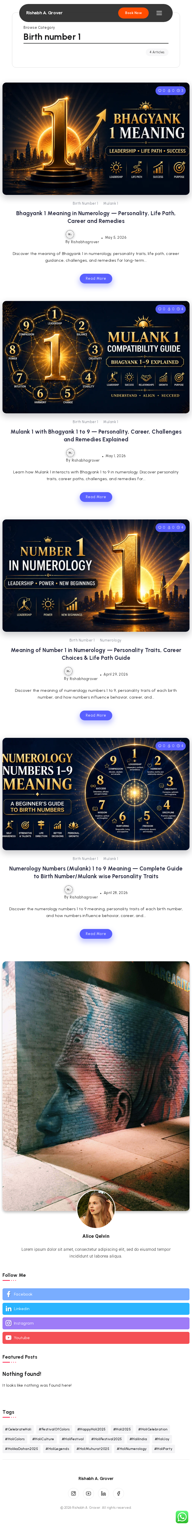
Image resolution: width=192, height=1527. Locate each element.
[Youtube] (96, 1338)
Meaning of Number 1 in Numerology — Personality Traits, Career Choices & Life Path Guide (96, 654)
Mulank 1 (110, 203)
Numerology (111, 640)
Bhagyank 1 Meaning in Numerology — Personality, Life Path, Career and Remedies (96, 217)
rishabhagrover (85, 242)
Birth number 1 (85, 203)
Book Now (133, 13)
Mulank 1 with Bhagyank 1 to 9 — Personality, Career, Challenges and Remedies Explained (96, 435)
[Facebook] (96, 1294)
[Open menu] (159, 13)
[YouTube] (88, 1493)
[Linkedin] (96, 1309)
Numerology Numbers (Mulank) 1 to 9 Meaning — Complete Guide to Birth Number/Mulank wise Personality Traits (96, 872)
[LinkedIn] (103, 1493)
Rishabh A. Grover (44, 13)
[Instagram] (96, 1323)
